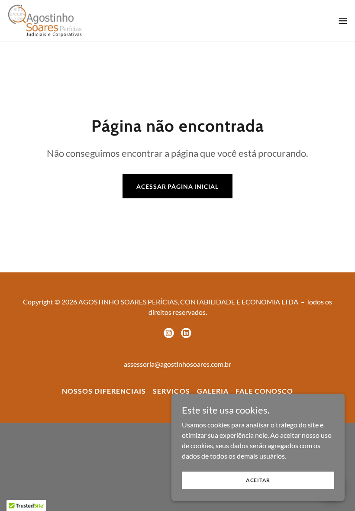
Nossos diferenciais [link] (104, 391)
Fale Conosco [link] (264, 391)
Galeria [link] (213, 391)
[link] (45, 20)
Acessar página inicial (177, 186)
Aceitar (258, 480)
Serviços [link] (171, 391)
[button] (343, 20)
